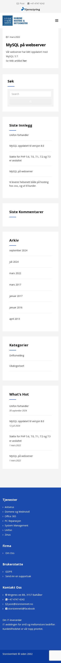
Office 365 (10, 516)
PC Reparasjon (13, 520)
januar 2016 (15, 307)
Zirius (8, 534)
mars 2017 (15, 284)
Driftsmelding (16, 355)
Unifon (8, 530)
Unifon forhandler (19, 135)
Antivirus (9, 507)
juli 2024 (13, 261)
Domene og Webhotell (17, 511)
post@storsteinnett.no (20, 604)
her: (25, 60)
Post (22, 3)
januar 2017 (15, 296)
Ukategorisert (16, 365)
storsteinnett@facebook (21, 608)
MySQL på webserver (21, 171)
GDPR (8, 571)
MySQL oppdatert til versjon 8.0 (26, 145)
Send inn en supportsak (18, 576)
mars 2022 (15, 273)
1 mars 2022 (14, 37)
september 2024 (18, 250)
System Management (16, 525)
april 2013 (14, 318)
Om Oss (9, 553)
